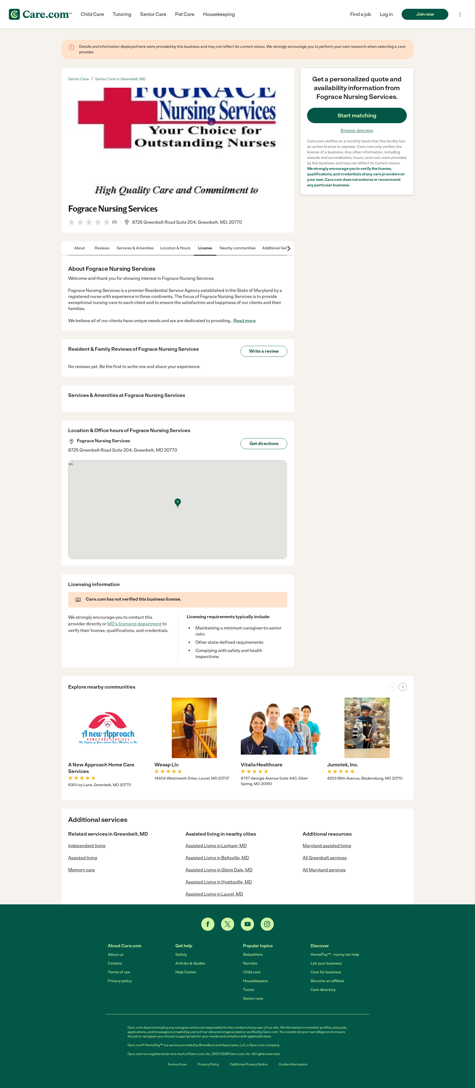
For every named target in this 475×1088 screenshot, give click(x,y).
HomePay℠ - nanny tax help (335, 954)
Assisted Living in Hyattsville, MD (219, 882)
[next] (403, 687)
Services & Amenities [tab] (135, 248)
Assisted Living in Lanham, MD (216, 845)
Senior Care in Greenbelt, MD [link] (120, 79)
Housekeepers (255, 981)
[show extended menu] (460, 14)
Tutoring (122, 14)
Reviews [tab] (102, 248)
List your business (326, 963)
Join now (425, 14)
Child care (252, 972)
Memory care (81, 869)
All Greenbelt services (325, 857)
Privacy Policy (208, 1064)
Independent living (87, 845)
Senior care (253, 998)
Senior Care (153, 14)
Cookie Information (293, 1064)
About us (115, 954)
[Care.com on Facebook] (207, 924)
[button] (386, 14)
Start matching (357, 115)
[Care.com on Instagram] (267, 924)
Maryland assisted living (327, 845)
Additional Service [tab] (278, 248)
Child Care (92, 14)
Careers (115, 963)
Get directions (264, 443)
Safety (181, 954)
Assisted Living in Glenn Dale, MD (219, 869)
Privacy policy (120, 981)
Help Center (185, 972)
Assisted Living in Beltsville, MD (217, 857)
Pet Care (184, 14)
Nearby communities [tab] (238, 248)
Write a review (264, 351)
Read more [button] (244, 320)
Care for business (326, 972)
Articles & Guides (190, 963)
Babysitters (253, 954)
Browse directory (357, 130)
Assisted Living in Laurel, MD (214, 894)
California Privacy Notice (249, 1064)
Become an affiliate (327, 981)
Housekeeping (219, 14)
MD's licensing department (134, 623)
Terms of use (119, 972)
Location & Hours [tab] (175, 248)
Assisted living (82, 857)
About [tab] (79, 248)
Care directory (323, 989)
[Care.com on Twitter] (227, 924)
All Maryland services (324, 869)
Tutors (248, 989)
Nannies (250, 963)
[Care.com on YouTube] (247, 924)
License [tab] (205, 248)
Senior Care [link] (78, 79)
